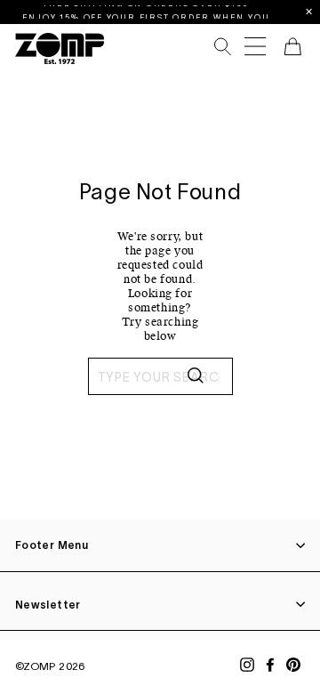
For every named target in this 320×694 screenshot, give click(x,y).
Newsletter (48, 604)
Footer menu (51, 545)
